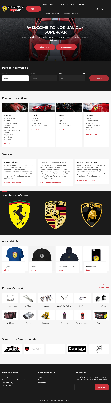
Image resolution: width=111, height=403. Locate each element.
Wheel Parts (36, 123)
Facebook (42, 383)
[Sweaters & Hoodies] (69, 258)
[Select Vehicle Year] (84, 73)
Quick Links (33, 8)
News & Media (8, 385)
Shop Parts (44, 47)
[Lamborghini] (91, 215)
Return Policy (7, 383)
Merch (73, 4)
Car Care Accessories (93, 130)
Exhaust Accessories (12, 130)
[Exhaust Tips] (100, 298)
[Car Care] (96, 107)
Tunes (6, 132)
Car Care (89, 115)
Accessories (91, 267)
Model (32, 73)
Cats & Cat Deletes (11, 123)
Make (4, 73)
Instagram (42, 380)
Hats (33, 267)
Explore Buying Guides (86, 180)
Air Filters (8, 137)
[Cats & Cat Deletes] (64, 298)
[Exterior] (42, 107)
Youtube (41, 377)
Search (99, 78)
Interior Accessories (66, 125)
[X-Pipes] (28, 298)
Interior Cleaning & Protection (93, 126)
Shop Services (66, 47)
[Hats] (42, 258)
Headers (7, 121)
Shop (6, 270)
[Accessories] (96, 258)
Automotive (104, 288)
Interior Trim (63, 118)
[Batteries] (100, 315)
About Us (66, 13)
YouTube (81, 4)
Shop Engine (9, 144)
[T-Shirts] (15, 258)
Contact (75, 13)
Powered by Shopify (65, 400)
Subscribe (102, 387)
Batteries (7, 139)
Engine (7, 115)
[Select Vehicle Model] (56, 73)
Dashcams (63, 123)
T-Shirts (7, 267)
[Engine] (15, 107)
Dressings (89, 123)
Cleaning (89, 118)
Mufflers (82, 306)
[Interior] (69, 107)
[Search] (97, 8)
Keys (60, 121)
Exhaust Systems (10, 118)
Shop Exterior (37, 130)
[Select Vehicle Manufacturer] (28, 73)
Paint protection (92, 121)
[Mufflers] (82, 298)
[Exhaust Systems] (10, 298)
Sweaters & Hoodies (67, 267)
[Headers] (46, 298)
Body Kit (34, 121)
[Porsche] (55, 215)
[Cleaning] (64, 315)
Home (45, 4)
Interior (62, 115)
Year (60, 73)
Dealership (56, 13)
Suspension (35, 118)
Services (63, 4)
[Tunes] (28, 315)
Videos (47, 13)
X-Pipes (7, 125)
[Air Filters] (10, 315)
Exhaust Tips (9, 128)
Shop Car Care (91, 134)
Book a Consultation (12, 183)
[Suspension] (46, 315)
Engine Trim (9, 135)
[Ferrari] (19, 215)
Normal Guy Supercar (51, 400)
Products (53, 4)
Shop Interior (64, 130)
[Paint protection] (82, 315)
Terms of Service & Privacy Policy (15, 380)
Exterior (35, 115)
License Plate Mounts (39, 125)
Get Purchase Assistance (50, 183)
